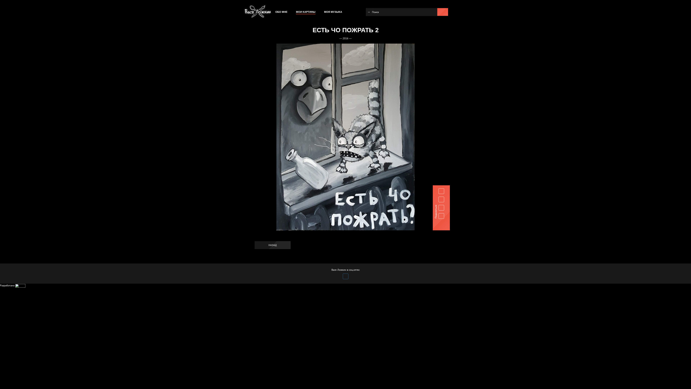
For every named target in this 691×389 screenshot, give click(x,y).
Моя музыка (333, 11)
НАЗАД (272, 245)
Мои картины (305, 11)
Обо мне (281, 11)
